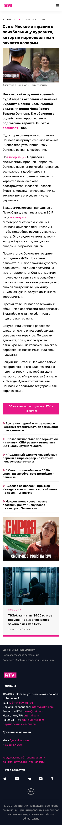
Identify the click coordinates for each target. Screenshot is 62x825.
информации (16, 157)
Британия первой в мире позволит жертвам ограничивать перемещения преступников (31, 427)
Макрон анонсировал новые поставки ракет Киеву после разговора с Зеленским (25, 505)
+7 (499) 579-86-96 (20, 702)
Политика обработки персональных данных (28, 660)
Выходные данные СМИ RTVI (19, 649)
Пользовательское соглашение (21, 655)
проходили (18, 217)
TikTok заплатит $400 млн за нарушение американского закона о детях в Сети (30, 620)
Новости (9, 19)
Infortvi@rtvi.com (43, 707)
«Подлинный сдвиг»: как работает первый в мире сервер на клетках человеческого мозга (30, 458)
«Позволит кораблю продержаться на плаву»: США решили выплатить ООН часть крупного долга (30, 442)
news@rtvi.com (33, 711)
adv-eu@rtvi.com (33, 719)
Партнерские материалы (19, 724)
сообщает (10, 128)
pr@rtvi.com (31, 715)
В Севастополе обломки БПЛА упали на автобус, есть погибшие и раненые (28, 473)
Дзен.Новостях (19, 740)
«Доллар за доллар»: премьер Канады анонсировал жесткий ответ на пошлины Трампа (30, 489)
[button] (58, 5)
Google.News (13, 744)
